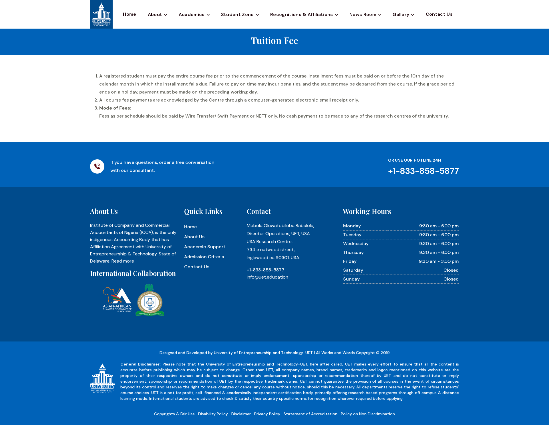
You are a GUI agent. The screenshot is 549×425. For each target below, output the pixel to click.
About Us (194, 237)
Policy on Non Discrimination (368, 413)
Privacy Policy (267, 413)
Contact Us (439, 14)
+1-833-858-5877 (266, 270)
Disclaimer (241, 413)
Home (129, 14)
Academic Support (204, 247)
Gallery (401, 14)
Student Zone (237, 14)
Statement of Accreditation (310, 413)
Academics (192, 14)
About (155, 14)
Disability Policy (213, 413)
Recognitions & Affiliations (301, 14)
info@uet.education (267, 277)
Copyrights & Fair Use (174, 413)
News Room (362, 14)
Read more (123, 261)
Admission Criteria (204, 257)
